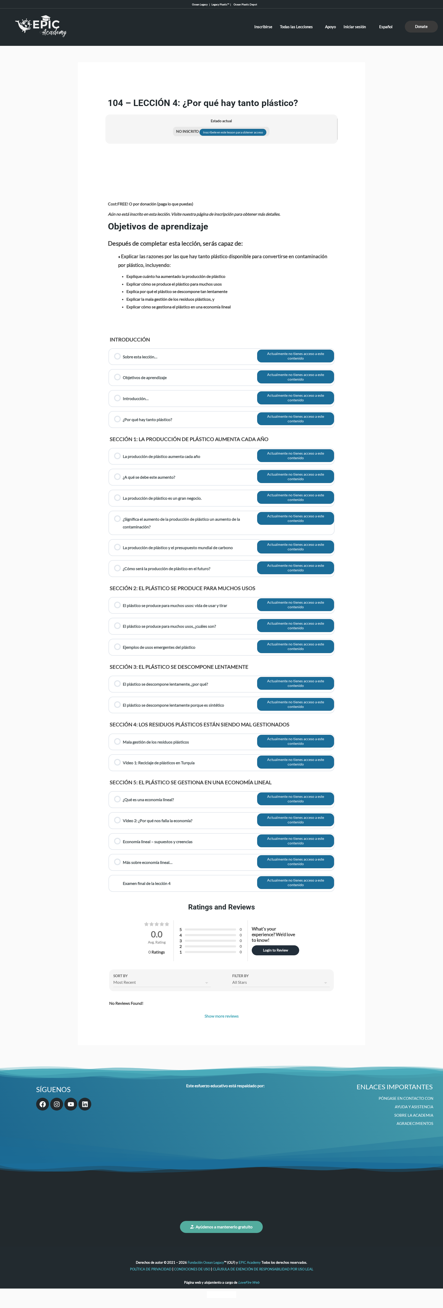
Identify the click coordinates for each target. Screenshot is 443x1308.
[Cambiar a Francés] (221, 1294)
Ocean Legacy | (202, 4)
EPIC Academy (250, 1262)
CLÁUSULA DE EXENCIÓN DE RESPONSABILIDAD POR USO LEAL (263, 1269)
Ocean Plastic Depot (244, 4)
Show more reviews (222, 1015)
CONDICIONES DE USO (192, 1269)
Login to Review (275, 950)
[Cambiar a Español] (231, 1294)
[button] (421, 27)
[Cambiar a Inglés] (212, 1294)
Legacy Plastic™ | (222, 4)
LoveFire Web (248, 1282)
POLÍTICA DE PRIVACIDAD (151, 1269)
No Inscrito (187, 131)
